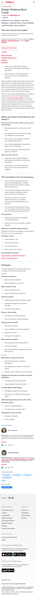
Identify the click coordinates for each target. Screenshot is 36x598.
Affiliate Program (7, 523)
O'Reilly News (6, 515)
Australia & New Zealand (9, 537)
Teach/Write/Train (7, 510)
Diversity (4, 526)
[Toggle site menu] (2, 2)
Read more (3, 442)
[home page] (10, 2)
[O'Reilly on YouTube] (12, 498)
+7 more (3, 480)
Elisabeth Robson (13, 41)
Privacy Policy (25, 515)
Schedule (4, 60)
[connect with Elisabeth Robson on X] (6, 467)
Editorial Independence (26, 592)
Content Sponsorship (8, 528)
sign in (5, 52)
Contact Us (24, 510)
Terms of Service (6, 592)
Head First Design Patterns (15, 98)
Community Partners (8, 520)
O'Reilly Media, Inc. (14, 15)
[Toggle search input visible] (34, 2)
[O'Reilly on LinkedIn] (9, 498)
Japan (4, 540)
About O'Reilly (7, 507)
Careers (4, 513)
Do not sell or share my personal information (14, 583)
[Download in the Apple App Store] (7, 556)
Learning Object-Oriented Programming (13, 255)
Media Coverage (7, 518)
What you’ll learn (6, 55)
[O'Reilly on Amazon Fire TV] (8, 572)
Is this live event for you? (9, 58)
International (6, 534)
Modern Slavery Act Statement (10, 594)
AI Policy (24, 518)
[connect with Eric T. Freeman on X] (6, 445)
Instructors (4, 62)
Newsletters (25, 513)
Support (24, 507)
